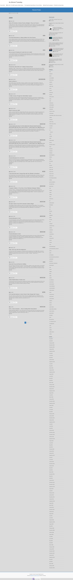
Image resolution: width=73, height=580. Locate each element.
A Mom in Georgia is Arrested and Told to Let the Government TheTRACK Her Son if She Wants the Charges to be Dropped (56, 43)
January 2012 (51, 507)
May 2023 (51, 365)
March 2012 (51, 505)
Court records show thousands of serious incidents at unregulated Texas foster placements (58, 49)
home (50, 196)
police (50, 252)
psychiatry (51, 261)
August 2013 (51, 488)
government (51, 186)
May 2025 (51, 338)
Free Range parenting (52, 177)
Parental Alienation (52, 246)
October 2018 (51, 436)
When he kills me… (13, 81)
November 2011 (51, 509)
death (50, 138)
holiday (50, 194)
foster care (51, 167)
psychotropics (51, 265)
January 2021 (51, 399)
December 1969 (51, 567)
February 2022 (51, 384)
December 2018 (51, 432)
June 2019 (51, 426)
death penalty (51, 140)
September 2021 (52, 390)
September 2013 (52, 486)
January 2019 (51, 430)
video (50, 325)
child (44, 247)
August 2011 (51, 513)
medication (51, 229)
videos (50, 327)
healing (50, 190)
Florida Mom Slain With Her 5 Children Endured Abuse (21, 66)
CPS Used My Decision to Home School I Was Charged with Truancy (24, 294)
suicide (50, 302)
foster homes (51, 173)
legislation (51, 215)
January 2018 (51, 451)
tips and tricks (51, 319)
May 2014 (51, 476)
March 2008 (51, 544)
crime (50, 134)
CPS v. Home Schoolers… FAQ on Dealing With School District (23, 308)
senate (50, 277)
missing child (51, 238)
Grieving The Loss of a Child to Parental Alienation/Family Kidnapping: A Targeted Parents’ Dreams (55, 60)
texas (50, 317)
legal (50, 213)
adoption (50, 82)
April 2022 (51, 380)
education (50, 148)
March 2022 (51, 382)
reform (50, 269)
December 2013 (51, 482)
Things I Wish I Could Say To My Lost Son (55, 19)
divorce (50, 142)
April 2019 (51, 428)
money (50, 240)
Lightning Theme (36, 575)
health (50, 192)
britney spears (51, 96)
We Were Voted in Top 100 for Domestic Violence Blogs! (21, 203)
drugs (50, 146)
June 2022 (51, 376)
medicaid (50, 223)
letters (50, 217)
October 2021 (51, 388)
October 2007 (51, 555)
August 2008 (51, 534)
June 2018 (51, 442)
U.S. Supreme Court (52, 321)
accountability (43, 201)
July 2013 (50, 490)
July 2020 (50, 407)
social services (51, 294)
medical (50, 227)
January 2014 (51, 480)
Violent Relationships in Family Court (17, 279)
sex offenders (51, 279)
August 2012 (51, 503)
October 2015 (51, 465)
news (50, 244)
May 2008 (51, 540)
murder (50, 242)
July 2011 (50, 515)
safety (50, 275)
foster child (51, 169)
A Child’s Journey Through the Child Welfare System (20, 95)
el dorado (50, 150)
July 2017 (50, 457)
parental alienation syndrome (54, 248)
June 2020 (51, 409)
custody (50, 136)
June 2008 (51, 538)
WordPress (32, 575)
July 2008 (50, 536)
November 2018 (51, 434)
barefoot (50, 94)
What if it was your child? (14, 110)
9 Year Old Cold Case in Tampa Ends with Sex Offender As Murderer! (24, 173)
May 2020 (51, 411)
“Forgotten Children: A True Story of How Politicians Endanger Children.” (25, 188)
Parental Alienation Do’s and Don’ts (16, 157)
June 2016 (51, 459)
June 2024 (51, 355)
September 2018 (52, 438)
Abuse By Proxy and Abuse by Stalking (17, 264)
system (50, 304)
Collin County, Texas (52, 123)
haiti (50, 188)
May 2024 (51, 357)
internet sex (51, 198)
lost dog (50, 219)
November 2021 (51, 386)
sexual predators (52, 288)
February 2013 (51, 492)
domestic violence (42, 79)
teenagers (51, 315)
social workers (51, 298)
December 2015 (51, 463)
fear (50, 163)
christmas (50, 119)
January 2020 (51, 415)
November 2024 (51, 347)
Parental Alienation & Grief (15, 218)
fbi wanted (51, 161)
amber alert (51, 86)
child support (51, 113)
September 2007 (52, 557)
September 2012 (52, 501)
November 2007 (51, 553)
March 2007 (51, 563)
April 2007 (51, 561)
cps (44, 35)
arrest (44, 171)
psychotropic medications (53, 263)
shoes (50, 292)
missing (50, 236)
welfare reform (51, 331)
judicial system (51, 202)
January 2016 (51, 461)
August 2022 (51, 374)
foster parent (51, 175)
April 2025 (51, 340)
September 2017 (52, 455)
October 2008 (51, 532)
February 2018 (51, 449)
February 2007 (51, 565)
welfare (50, 329)
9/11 (50, 71)
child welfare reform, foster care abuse (55, 115)
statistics (50, 300)
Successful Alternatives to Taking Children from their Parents (22, 37)
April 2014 (51, 478)
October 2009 (51, 519)
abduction (50, 73)
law (49, 209)
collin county (51, 121)
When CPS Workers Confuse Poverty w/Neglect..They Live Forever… (24, 23)
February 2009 (51, 528)
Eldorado (50, 152)
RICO (50, 273)
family (50, 159)
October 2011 (51, 511)
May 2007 (51, 559)
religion (50, 271)
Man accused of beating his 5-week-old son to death (20, 52)
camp (50, 98)
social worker (51, 296)
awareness (51, 92)
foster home (51, 171)
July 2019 (50, 424)
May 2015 (51, 467)
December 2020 (51, 401)
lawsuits (50, 211)
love (50, 221)
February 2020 (51, 413)
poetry (50, 250)
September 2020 (52, 403)
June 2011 (51, 517)
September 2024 (52, 351)
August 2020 (51, 405)
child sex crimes (51, 111)
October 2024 (51, 349)
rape (50, 267)
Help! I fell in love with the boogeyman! (17, 249)
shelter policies (51, 290)
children (43, 64)
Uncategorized (51, 323)
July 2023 (50, 363)
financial (50, 165)
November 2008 (51, 530)
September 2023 (52, 361)
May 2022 (51, 378)
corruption (51, 125)
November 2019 (51, 417)
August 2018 (51, 440)
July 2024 (50, 353)
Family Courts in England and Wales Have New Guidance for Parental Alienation (58, 38)
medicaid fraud (51, 225)
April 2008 (51, 542)
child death (51, 109)
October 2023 (51, 359)
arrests (50, 90)
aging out (50, 84)
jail (49, 200)
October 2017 (51, 453)
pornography (51, 254)
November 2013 (51, 484)
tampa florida (51, 313)
